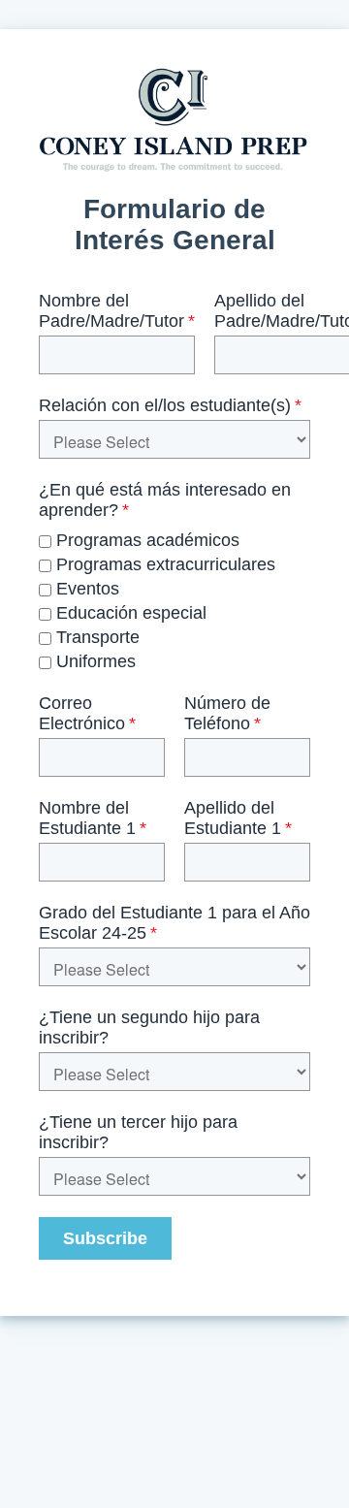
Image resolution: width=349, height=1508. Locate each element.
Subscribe (105, 1238)
